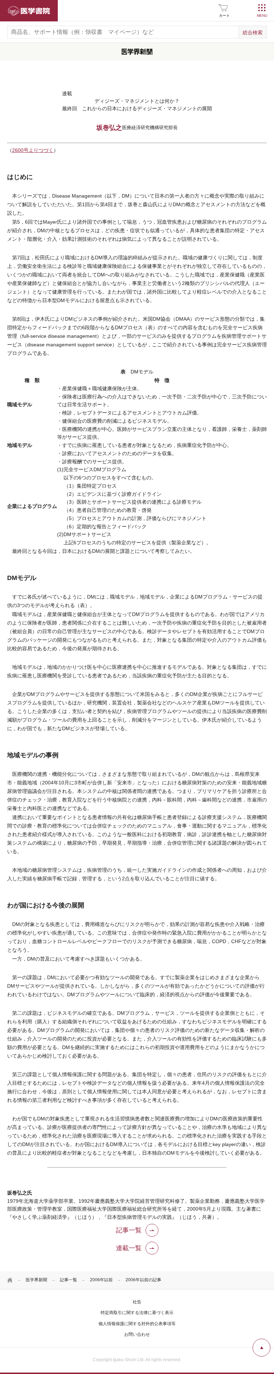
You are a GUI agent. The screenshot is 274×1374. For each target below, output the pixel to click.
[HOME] (10, 1280)
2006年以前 (101, 1279)
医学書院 (29, 10)
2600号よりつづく (33, 150)
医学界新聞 (36, 1279)
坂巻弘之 (109, 127)
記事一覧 (68, 1279)
